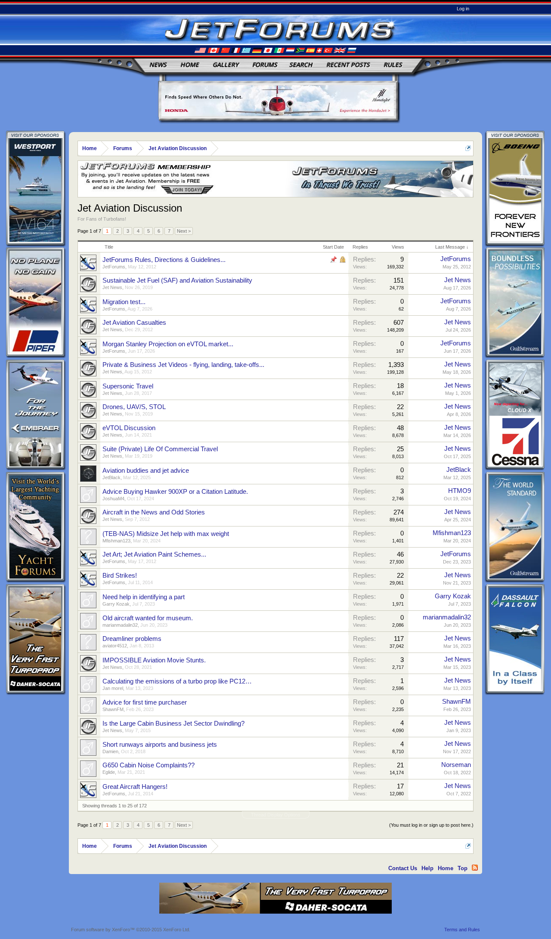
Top (462, 868)
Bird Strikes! (119, 575)
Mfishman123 (116, 540)
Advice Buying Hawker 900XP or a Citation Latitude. (175, 491)
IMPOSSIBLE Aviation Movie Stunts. (154, 660)
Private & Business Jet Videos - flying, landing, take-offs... (183, 364)
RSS (475, 868)
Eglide (108, 772)
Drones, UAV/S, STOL (134, 406)
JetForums (113, 266)
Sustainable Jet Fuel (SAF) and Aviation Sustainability (177, 280)
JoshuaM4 (113, 498)
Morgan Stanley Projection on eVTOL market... (167, 344)
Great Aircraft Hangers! (134, 786)
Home (189, 65)
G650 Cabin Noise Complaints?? (148, 765)
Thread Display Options (275, 814)
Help (427, 868)
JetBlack (111, 477)
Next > (184, 231)
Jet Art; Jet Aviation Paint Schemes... (154, 554)
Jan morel (112, 688)
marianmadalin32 (120, 625)
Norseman (456, 764)
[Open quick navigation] (468, 148)
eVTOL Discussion (128, 428)
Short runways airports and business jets (159, 744)
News (158, 65)
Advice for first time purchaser (144, 702)
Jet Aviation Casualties (134, 322)
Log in (463, 8)
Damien (110, 751)
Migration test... (123, 302)
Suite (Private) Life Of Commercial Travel (160, 449)
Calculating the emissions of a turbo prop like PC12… (177, 681)
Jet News (112, 287)
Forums (264, 65)
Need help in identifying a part (143, 597)
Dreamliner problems (131, 638)
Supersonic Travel (127, 386)
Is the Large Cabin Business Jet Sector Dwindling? (173, 723)
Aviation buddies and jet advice (145, 470)
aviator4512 (114, 645)
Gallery (225, 65)
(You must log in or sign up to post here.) (431, 825)
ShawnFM (113, 709)
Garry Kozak (116, 604)
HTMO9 (459, 490)
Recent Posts (348, 65)
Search (301, 65)
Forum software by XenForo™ (130, 929)
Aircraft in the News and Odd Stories (153, 512)
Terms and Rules (462, 929)
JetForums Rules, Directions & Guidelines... (164, 259)
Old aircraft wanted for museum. (147, 618)
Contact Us (402, 868)
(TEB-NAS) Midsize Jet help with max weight (165, 533)
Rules (393, 65)
